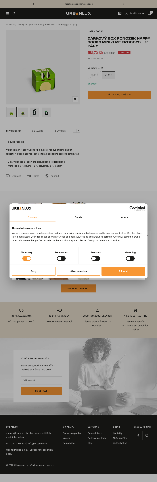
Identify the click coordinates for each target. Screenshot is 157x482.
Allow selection (78, 271)
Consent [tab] (32, 217)
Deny (33, 271)
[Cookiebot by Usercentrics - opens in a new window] (131, 208)
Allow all (123, 271)
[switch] (61, 258)
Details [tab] (78, 217)
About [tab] (124, 217)
